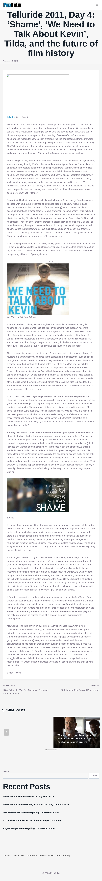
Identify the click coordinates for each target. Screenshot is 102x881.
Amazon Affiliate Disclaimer (40, 855)
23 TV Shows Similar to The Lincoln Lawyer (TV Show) (32, 820)
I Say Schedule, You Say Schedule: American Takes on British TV (25, 689)
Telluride (11, 117)
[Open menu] (96, 5)
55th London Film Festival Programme (80, 687)
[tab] (46, 750)
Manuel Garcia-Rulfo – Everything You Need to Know (31, 812)
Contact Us (18, 855)
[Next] (95, 732)
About (7, 855)
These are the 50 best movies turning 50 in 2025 (28, 796)
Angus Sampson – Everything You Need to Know (29, 828)
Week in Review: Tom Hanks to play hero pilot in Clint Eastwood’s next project (76, 738)
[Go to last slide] (6, 732)
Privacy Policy (63, 855)
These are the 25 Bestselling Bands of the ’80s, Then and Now (36, 804)
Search (6, 771)
